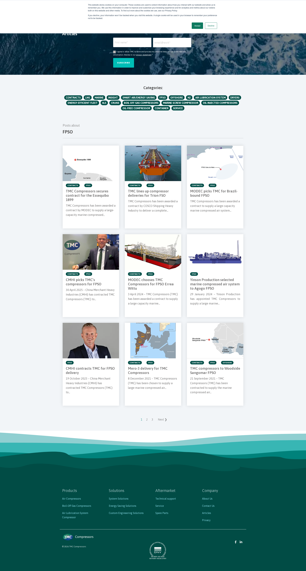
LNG (87, 97)
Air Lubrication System (210, 97)
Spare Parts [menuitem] (161, 513)
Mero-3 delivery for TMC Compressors (148, 370)
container (161, 108)
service (178, 108)
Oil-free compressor (136, 108)
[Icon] (235, 542)
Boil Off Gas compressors (141, 102)
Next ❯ (162, 419)
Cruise (115, 102)
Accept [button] (197, 25)
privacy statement (143, 55)
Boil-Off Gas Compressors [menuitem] (76, 505)
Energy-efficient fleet (83, 102)
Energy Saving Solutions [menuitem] (122, 505)
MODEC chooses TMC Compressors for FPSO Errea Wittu (151, 284)
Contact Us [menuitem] (208, 505)
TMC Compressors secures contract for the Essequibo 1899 (87, 195)
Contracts (73, 97)
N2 (189, 97)
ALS (104, 102)
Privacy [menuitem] (206, 520)
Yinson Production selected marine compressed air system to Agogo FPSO (215, 284)
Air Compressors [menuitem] (71, 498)
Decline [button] (211, 25)
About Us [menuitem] (207, 498)
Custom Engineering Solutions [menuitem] (126, 513)
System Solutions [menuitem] (118, 498)
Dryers (235, 97)
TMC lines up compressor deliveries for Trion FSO (148, 193)
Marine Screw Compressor (180, 102)
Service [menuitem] (159, 505)
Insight (113, 97)
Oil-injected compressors (220, 102)
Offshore (176, 97)
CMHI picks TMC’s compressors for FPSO (83, 282)
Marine (99, 97)
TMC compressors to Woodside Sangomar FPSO (215, 370)
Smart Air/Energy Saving (139, 97)
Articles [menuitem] (206, 513)
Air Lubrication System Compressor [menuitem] (75, 515)
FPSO (163, 97)
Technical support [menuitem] (165, 498)
